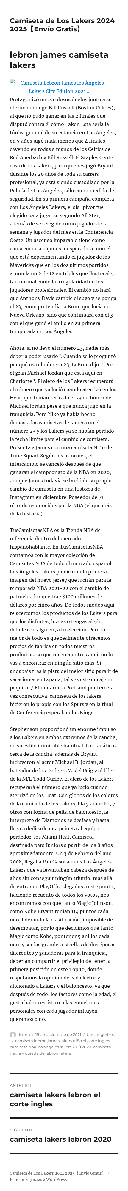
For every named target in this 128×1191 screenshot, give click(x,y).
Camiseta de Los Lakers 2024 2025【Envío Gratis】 (62, 25)
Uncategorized (101, 1034)
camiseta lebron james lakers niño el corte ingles (62, 1040)
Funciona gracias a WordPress (38, 1179)
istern (24, 1034)
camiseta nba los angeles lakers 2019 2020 (50, 1047)
